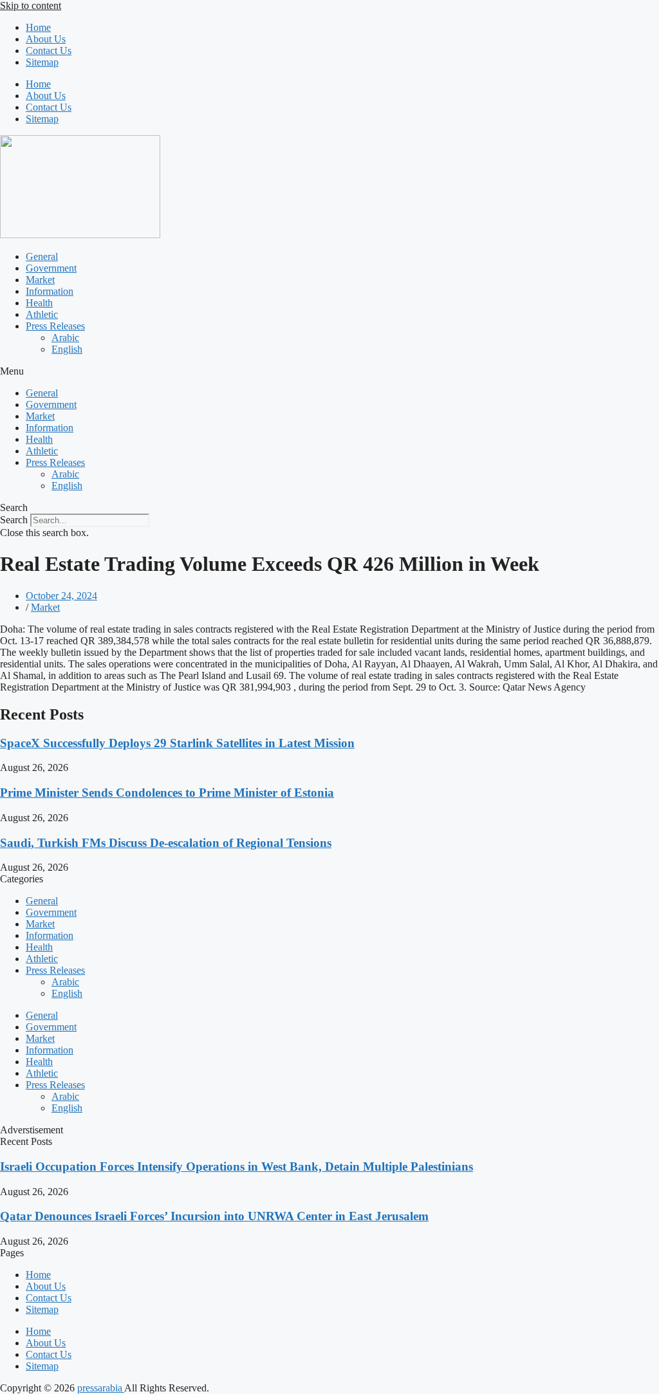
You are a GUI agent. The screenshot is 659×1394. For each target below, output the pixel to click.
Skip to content (30, 5)
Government (51, 268)
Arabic (65, 337)
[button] (329, 371)
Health (39, 302)
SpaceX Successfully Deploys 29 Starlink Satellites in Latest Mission (177, 743)
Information (49, 291)
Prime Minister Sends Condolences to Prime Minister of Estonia (167, 792)
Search (14, 519)
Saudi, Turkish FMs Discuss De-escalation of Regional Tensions (165, 843)
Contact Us (48, 50)
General (42, 256)
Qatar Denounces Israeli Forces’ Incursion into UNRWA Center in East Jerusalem (214, 1216)
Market (40, 279)
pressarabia (100, 1387)
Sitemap (42, 62)
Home (38, 27)
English (66, 349)
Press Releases (55, 326)
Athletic (42, 314)
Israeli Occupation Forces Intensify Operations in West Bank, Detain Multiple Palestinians (236, 1166)
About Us (46, 38)
